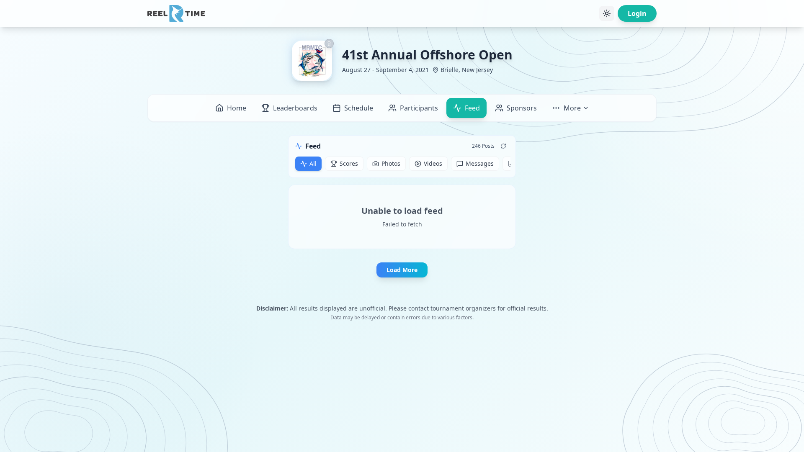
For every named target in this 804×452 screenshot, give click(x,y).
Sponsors (522, 108)
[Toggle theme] (606, 13)
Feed (472, 108)
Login (637, 13)
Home (236, 108)
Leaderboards (295, 108)
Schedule (358, 108)
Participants (419, 108)
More (572, 108)
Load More (402, 270)
